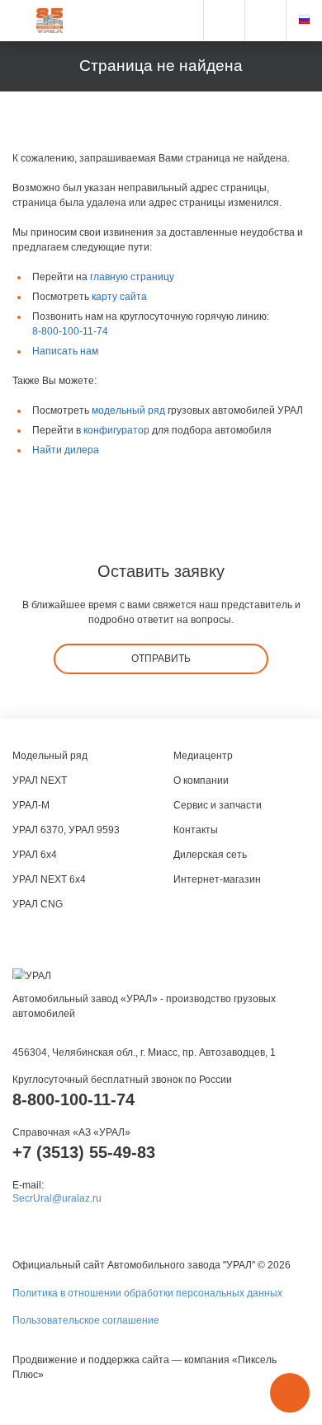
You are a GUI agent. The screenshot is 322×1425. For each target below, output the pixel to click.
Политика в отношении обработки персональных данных (147, 1293)
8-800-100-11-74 (70, 331)
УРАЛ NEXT (39, 780)
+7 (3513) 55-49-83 (83, 1152)
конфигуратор (116, 430)
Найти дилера (65, 450)
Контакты (195, 830)
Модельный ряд (50, 756)
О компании (201, 780)
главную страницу (132, 277)
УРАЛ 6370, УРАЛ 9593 (66, 830)
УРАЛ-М (31, 805)
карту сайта (119, 296)
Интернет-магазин (217, 879)
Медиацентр (203, 756)
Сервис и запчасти (217, 805)
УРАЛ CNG (37, 904)
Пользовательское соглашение (85, 1320)
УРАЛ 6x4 (34, 854)
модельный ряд (128, 410)
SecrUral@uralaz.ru (57, 1198)
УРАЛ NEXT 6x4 (49, 879)
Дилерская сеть (210, 854)
